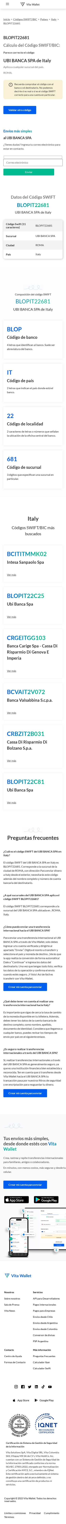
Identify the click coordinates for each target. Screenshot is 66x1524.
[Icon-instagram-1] (16, 1386)
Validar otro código (19, 110)
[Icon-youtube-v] (50, 1386)
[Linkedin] (36, 1386)
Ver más (11, 574)
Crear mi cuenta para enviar (25, 986)
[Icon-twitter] (29, 1386)
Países (44, 19)
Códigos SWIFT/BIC (25, 19)
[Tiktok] (43, 1386)
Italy (54, 19)
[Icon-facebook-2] (22, 1386)
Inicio (6, 19)
